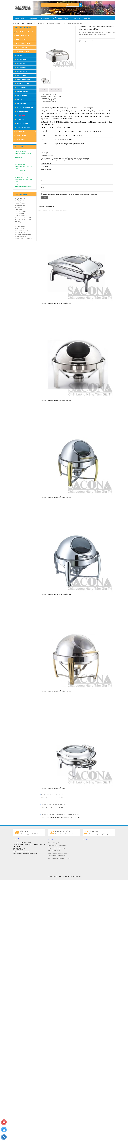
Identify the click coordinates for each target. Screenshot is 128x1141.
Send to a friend (90, 41)
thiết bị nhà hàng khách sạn (53, 119)
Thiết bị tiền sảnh (52, 855)
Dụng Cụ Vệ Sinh (19, 224)
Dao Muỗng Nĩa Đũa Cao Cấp (23, 220)
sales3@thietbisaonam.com (25, 166)
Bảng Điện (19, 55)
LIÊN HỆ (87, 18)
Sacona (59, 876)
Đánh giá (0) (55, 90)
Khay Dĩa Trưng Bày (22, 95)
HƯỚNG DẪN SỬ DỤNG (61, 18)
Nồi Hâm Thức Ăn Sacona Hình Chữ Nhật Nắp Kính (56, 303)
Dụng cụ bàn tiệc (62, 853)
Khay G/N (19, 99)
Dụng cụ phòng (61, 848)
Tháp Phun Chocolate (22, 123)
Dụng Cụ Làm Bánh (20, 211)
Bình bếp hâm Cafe (64, 858)
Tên (42, 180)
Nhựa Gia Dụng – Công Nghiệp (23, 238)
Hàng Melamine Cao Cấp (22, 230)
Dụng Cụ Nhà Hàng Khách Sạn (25, 31)
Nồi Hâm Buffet (42, 23)
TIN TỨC (77, 18)
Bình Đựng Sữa (21, 63)
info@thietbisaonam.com (63, 139)
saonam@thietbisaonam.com (25, 186)
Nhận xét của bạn (46, 169)
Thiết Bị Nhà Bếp (20, 131)
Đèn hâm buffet (62, 845)
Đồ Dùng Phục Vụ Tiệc (23, 83)
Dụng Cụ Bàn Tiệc (20, 205)
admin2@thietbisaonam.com (25, 153)
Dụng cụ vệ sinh (52, 848)
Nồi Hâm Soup (20, 119)
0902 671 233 (24, 177)
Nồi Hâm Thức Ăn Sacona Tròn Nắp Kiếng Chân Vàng (56, 400)
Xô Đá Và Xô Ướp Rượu (23, 127)
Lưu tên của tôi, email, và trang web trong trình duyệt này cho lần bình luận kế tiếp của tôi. (69, 194)
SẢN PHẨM (45, 18)
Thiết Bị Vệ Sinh (20, 139)
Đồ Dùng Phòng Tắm (21, 47)
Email (43, 187)
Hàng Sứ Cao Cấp (20, 232)
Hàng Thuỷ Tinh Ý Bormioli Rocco (24, 234)
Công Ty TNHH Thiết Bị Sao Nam (74, 108)
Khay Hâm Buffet (21, 103)
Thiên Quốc (78, 876)
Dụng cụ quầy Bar (52, 853)
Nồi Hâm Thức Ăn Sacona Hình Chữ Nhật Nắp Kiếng (56, 594)
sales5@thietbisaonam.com (25, 173)
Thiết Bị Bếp (18, 209)
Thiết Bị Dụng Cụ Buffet (28, 23)
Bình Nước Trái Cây (22, 71)
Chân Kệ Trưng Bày (22, 75)
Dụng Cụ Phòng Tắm (21, 215)
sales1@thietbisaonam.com (25, 160)
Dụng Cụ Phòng (19, 213)
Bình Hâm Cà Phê (21, 67)
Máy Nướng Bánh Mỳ (22, 111)
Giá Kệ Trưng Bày (21, 87)
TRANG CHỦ (19, 18)
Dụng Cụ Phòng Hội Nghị (22, 35)
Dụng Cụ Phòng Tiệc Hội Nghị (23, 217)
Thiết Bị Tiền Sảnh (21, 135)
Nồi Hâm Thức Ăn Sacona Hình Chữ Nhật (53, 798)
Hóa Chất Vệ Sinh (20, 226)
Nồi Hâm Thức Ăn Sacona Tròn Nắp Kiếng (53, 788)
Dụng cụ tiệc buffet (52, 845)
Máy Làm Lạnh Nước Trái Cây (25, 107)
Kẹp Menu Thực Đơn (22, 91)
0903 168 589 (23, 171)
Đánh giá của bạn (46, 163)
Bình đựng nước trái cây (54, 850)
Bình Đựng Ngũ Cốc (22, 59)
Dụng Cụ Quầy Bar (21, 39)
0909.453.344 (21, 157)
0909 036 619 (22, 184)
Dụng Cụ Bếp (18, 207)
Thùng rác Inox (61, 855)
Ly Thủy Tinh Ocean (20, 236)
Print (81, 41)
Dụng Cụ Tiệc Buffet (20, 199)
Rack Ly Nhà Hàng (20, 228)
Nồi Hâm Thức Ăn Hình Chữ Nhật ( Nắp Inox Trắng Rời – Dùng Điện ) (61, 817)
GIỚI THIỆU (32, 18)
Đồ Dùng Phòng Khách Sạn (23, 43)
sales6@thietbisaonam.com (25, 179)
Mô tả (44, 90)
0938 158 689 (23, 164)
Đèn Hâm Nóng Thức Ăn (23, 79)
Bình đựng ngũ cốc (53, 858)
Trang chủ (16, 23)
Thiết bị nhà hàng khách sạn (55, 843)
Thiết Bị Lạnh (18, 222)
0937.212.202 (23, 151)
